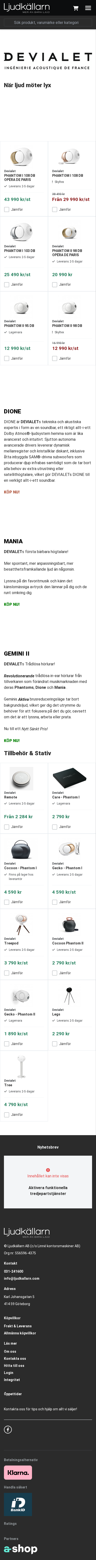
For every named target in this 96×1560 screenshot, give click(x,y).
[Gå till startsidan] (26, 8)
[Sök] (9, 22)
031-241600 (13, 1271)
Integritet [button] (12, 1380)
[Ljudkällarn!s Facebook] (8, 1430)
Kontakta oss (15, 1359)
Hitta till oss (14, 1366)
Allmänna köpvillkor (20, 1333)
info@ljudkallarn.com (21, 1278)
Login (8, 1373)
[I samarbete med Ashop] (20, 1549)
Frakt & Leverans (18, 1326)
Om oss (10, 1351)
